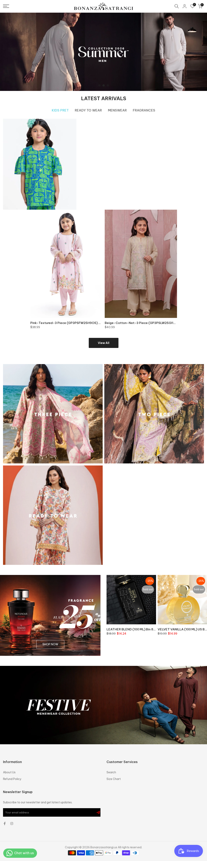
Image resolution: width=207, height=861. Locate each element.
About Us (9, 772)
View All (103, 343)
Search (111, 772)
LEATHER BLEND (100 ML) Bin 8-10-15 (135, 629)
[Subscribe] (98, 812)
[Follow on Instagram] (11, 823)
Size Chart (114, 779)
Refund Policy (12, 779)
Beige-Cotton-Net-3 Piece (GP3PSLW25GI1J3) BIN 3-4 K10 (150, 323)
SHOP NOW (50, 644)
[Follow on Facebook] (4, 823)
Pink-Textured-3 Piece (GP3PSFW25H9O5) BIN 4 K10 (71, 323)
